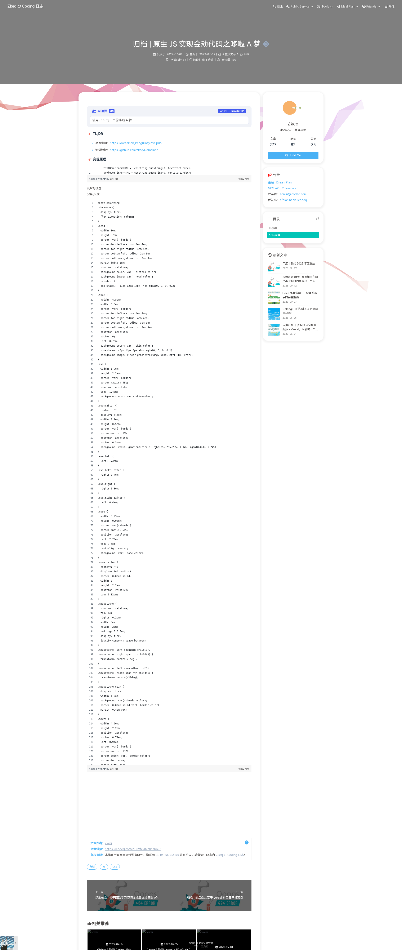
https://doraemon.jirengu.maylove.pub (136, 143)
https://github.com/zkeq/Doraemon (134, 150)
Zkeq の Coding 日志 (230, 855)
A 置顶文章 (229, 54)
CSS (114, 866)
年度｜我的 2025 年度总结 (298, 263)
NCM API (273, 188)
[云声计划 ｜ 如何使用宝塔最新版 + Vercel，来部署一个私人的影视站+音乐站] (274, 330)
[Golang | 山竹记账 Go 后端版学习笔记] (274, 314)
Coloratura (289, 188)
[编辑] (265, 44)
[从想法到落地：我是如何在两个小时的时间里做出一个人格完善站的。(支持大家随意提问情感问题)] (274, 282)
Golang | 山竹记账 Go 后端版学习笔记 (300, 311)
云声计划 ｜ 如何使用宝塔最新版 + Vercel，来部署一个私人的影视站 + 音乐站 (300, 328)
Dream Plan (284, 182)
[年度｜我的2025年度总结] (274, 266)
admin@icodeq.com (293, 194)
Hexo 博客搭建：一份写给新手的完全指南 (299, 295)
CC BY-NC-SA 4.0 (167, 855)
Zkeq (108, 843)
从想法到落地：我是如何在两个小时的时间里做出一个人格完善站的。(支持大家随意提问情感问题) (300, 279)
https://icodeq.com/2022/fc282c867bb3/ (133, 849)
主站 (271, 182)
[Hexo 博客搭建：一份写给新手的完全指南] (274, 298)
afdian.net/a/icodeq (293, 200)
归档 (246, 54)
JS (104, 866)
